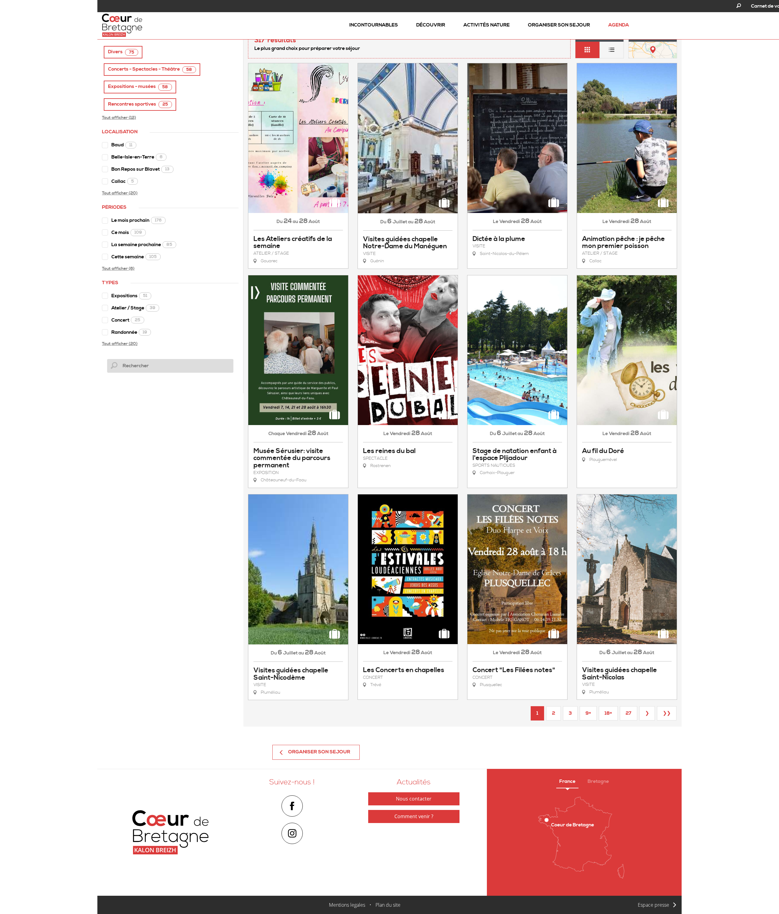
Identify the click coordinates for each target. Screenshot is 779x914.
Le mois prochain (136, 220)
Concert (125, 320)
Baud (121, 145)
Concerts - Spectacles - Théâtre (150, 69)
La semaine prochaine (141, 245)
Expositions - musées (138, 86)
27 (628, 713)
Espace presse (653, 905)
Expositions (129, 296)
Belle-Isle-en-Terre (136, 157)
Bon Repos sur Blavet (140, 169)
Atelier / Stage (133, 308)
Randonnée (129, 332)
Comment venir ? (413, 816)
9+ (588, 713)
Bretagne (598, 781)
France (567, 781)
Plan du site (388, 905)
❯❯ (667, 713)
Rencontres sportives (138, 104)
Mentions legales (347, 905)
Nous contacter (413, 798)
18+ (608, 713)
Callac (122, 181)
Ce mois (126, 232)
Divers (121, 52)
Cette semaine (134, 257)
